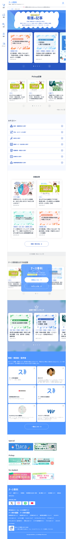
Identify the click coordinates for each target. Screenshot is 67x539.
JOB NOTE (56, 515)
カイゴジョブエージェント (40, 518)
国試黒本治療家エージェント (46, 515)
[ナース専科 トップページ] (13, 489)
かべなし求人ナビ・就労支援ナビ (15, 520)
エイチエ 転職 (21, 518)
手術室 (18, 330)
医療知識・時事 (14, 51)
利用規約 (22, 493)
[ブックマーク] (30, 35)
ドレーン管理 (39, 330)
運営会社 (59, 493)
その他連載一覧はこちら (35, 254)
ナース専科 (11, 9)
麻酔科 (22, 330)
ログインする (35, 286)
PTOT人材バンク (12, 518)
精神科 (38, 51)
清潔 (53, 51)
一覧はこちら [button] (35, 427)
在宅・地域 (21, 226)
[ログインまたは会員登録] (63, 3)
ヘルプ (10, 493)
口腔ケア (51, 93)
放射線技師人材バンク (13, 515)
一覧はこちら (59, 109)
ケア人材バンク (50, 518)
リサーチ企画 (16, 197)
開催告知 (15, 226)
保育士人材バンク (27, 520)
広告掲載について (51, 493)
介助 (27, 330)
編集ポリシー (16, 493)
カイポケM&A (11, 523)
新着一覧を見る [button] (35, 244)
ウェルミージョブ (29, 518)
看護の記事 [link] (17, 9)
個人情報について (42, 493)
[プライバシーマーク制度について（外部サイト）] (11, 528)
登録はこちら (35, 280)
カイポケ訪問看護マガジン (38, 520)
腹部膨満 (48, 51)
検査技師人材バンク (24, 515)
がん (11, 93)
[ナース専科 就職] (24, 512)
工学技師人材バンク (34, 515)
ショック (54, 330)
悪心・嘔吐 (12, 330)
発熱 (56, 51)
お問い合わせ (11, 495)
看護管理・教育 (28, 226)
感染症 (44, 330)
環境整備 (43, 51)
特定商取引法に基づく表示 (31, 493)
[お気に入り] (34, 368)
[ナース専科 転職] (13, 512)
